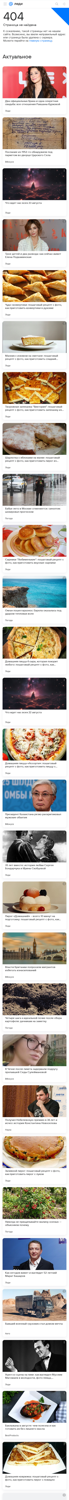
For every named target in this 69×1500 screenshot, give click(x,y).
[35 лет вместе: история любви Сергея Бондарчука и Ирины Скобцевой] (34, 854)
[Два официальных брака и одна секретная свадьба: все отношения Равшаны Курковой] (34, 90)
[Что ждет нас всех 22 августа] (34, 701)
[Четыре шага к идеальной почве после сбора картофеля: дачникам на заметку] (34, 1007)
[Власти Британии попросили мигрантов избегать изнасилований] (34, 956)
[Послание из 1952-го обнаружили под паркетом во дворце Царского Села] (34, 141)
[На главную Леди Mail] (17, 4)
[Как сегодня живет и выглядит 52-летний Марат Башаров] (34, 1262)
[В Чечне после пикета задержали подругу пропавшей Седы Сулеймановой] (34, 1058)
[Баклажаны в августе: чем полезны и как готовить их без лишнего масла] (34, 1415)
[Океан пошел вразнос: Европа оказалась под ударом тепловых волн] (34, 600)
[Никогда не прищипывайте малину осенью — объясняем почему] (34, 1211)
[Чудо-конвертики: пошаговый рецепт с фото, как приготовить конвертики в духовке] (34, 294)
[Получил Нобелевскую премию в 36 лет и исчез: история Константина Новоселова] (34, 1109)
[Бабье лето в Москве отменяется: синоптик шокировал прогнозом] (34, 498)
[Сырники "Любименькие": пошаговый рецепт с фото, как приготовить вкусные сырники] (34, 549)
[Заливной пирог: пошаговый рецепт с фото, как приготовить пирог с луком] (34, 1160)
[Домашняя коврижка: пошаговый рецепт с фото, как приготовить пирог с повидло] (34, 1466)
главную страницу (40, 40)
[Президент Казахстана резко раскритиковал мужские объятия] (34, 803)
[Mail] (11, 4)
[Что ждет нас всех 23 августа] (34, 192)
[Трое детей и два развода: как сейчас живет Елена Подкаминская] (34, 243)
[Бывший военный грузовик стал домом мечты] (34, 1313)
